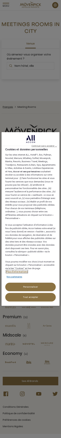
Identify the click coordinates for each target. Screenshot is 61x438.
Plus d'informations (17, 271)
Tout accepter (30, 297)
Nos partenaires (14, 276)
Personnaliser (30, 287)
